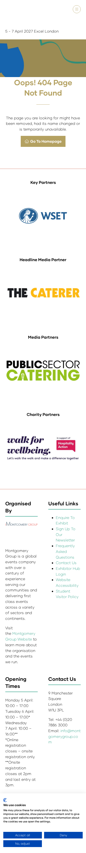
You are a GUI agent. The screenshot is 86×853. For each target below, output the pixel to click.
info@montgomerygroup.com (64, 736)
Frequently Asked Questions (65, 551)
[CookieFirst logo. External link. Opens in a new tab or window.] (5, 800)
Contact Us (66, 562)
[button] (77, 9)
